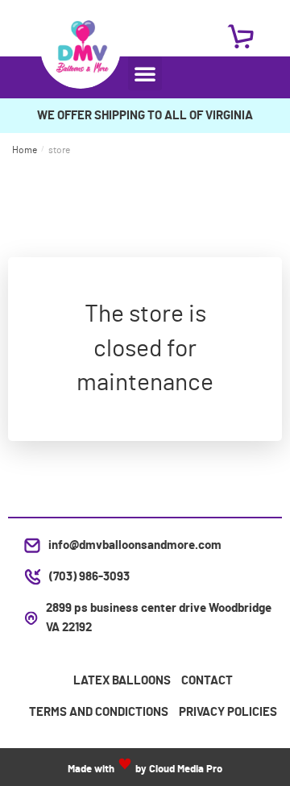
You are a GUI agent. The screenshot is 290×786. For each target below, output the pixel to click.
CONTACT (207, 681)
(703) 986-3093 (89, 577)
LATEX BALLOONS (122, 681)
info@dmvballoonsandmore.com (135, 545)
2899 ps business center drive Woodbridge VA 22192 (158, 618)
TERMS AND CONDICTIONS (98, 712)
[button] (145, 73)
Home (24, 150)
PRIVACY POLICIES (228, 712)
